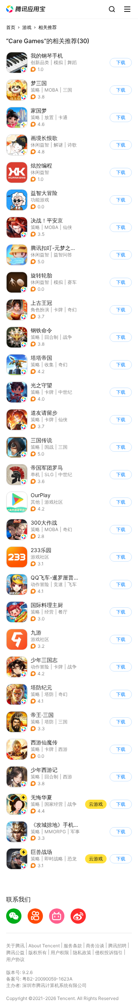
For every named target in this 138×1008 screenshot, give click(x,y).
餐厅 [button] (62, 612)
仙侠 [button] (67, 227)
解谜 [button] (58, 145)
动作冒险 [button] (40, 584)
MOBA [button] (51, 90)
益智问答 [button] (63, 255)
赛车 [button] (72, 282)
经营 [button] (49, 612)
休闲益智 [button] (40, 145)
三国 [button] (67, 90)
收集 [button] (49, 364)
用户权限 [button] (60, 952)
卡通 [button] (62, 117)
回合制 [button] (51, 337)
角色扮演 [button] (40, 309)
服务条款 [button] (73, 945)
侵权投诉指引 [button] (109, 952)
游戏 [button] (26, 27)
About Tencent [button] (44, 945)
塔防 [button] (49, 694)
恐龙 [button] (72, 858)
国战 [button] (49, 447)
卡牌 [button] (58, 309)
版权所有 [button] (37, 952)
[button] (25, 9)
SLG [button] (49, 474)
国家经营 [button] (53, 804)
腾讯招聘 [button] (117, 945)
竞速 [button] (58, 584)
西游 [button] (62, 749)
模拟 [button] (58, 62)
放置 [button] (49, 117)
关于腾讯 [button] (15, 945)
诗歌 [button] (72, 145)
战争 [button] (67, 337)
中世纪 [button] (65, 392)
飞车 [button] (72, 584)
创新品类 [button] (40, 62)
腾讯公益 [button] (15, 952)
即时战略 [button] (53, 858)
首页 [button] (10, 27)
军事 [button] (75, 831)
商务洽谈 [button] (95, 945)
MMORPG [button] (55, 831)
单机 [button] (35, 474)
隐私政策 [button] (82, 952)
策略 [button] (35, 90)
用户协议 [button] (15, 959)
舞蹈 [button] (72, 62)
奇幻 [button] (72, 309)
